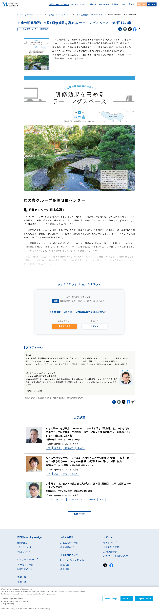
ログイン (151, 4)
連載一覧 (92, 4)
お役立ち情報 (104, 4)
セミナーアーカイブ (79, 4)
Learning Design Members (30, 15)
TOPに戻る (79, 514)
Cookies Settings (110, 599)
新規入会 (141, 4)
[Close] (155, 598)
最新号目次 (23, 542)
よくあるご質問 (111, 547)
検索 (132, 4)
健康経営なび (67, 547)
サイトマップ (110, 542)
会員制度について (119, 4)
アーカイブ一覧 (25, 564)
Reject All (126, 599)
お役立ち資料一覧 (69, 542)
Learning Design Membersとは (75, 560)
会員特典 (64, 569)
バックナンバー (25, 547)
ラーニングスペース (28, 29)
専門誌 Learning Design (59, 15)
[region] (79, 599)
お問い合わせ (110, 551)
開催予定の (27, 569)
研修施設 (44, 29)
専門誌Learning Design (59, 4)
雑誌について (24, 551)
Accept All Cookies (143, 599)
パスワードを (115, 556)
